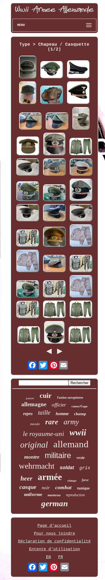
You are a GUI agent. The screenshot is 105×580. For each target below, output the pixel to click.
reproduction (75, 495)
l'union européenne (70, 397)
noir (46, 487)
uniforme (33, 494)
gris (84, 468)
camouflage (79, 406)
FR (60, 557)
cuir (46, 395)
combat (63, 487)
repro (28, 413)
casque (27, 487)
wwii (77, 432)
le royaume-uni (43, 433)
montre (31, 457)
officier (59, 405)
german (54, 503)
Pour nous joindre (54, 533)
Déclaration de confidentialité (54, 541)
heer (26, 478)
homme (62, 413)
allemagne (33, 404)
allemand (71, 444)
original (34, 444)
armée (50, 477)
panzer (30, 398)
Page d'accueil (54, 526)
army (71, 422)
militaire (58, 455)
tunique (83, 488)
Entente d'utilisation (54, 549)
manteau (54, 495)
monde (35, 424)
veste (80, 457)
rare (51, 422)
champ (80, 414)
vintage (71, 480)
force (85, 480)
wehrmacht (36, 465)
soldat (67, 467)
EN (48, 557)
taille (44, 412)
